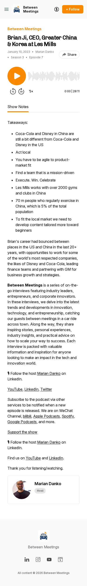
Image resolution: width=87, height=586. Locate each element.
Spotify (68, 416)
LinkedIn (31, 389)
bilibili (27, 416)
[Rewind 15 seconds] (13, 91)
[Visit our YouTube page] (49, 559)
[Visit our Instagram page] (38, 559)
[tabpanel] (43, 298)
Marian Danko (49, 373)
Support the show (22, 432)
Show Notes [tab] (18, 106)
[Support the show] (56, 9)
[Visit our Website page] (60, 559)
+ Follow (73, 9)
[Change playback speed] (31, 91)
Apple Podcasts (46, 416)
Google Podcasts (22, 421)
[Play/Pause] (16, 76)
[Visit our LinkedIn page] (27, 559)
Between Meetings (31, 9)
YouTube (15, 389)
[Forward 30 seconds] (21, 91)
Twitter (46, 389)
